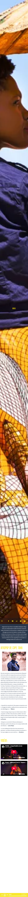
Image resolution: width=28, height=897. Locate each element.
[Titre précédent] (2, 894)
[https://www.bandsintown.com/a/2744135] (24, 621)
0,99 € (23, 894)
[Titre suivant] (7, 894)
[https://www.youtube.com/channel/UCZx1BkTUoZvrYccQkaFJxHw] (12, 621)
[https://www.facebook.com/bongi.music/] (8, 621)
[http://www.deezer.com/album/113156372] (16, 621)
